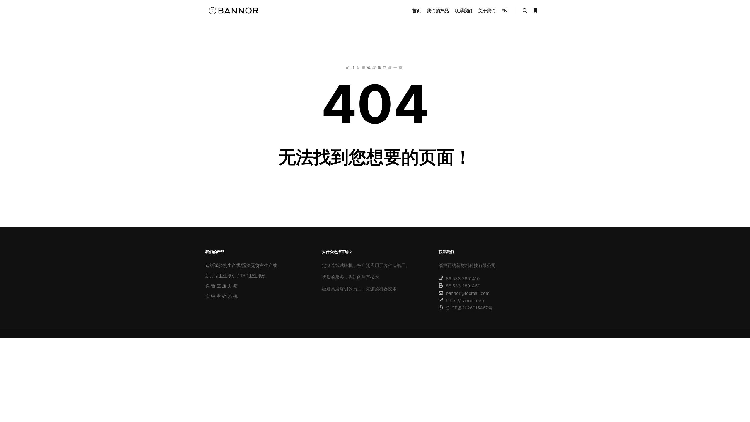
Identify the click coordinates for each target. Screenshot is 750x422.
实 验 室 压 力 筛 (221, 286)
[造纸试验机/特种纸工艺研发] (234, 10)
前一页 (396, 67)
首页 (362, 67)
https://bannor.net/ (465, 300)
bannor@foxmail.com (468, 293)
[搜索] (524, 11)
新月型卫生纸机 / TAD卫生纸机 (235, 275)
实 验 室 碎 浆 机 (221, 296)
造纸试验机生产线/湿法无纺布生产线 (241, 265)
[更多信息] (535, 11)
